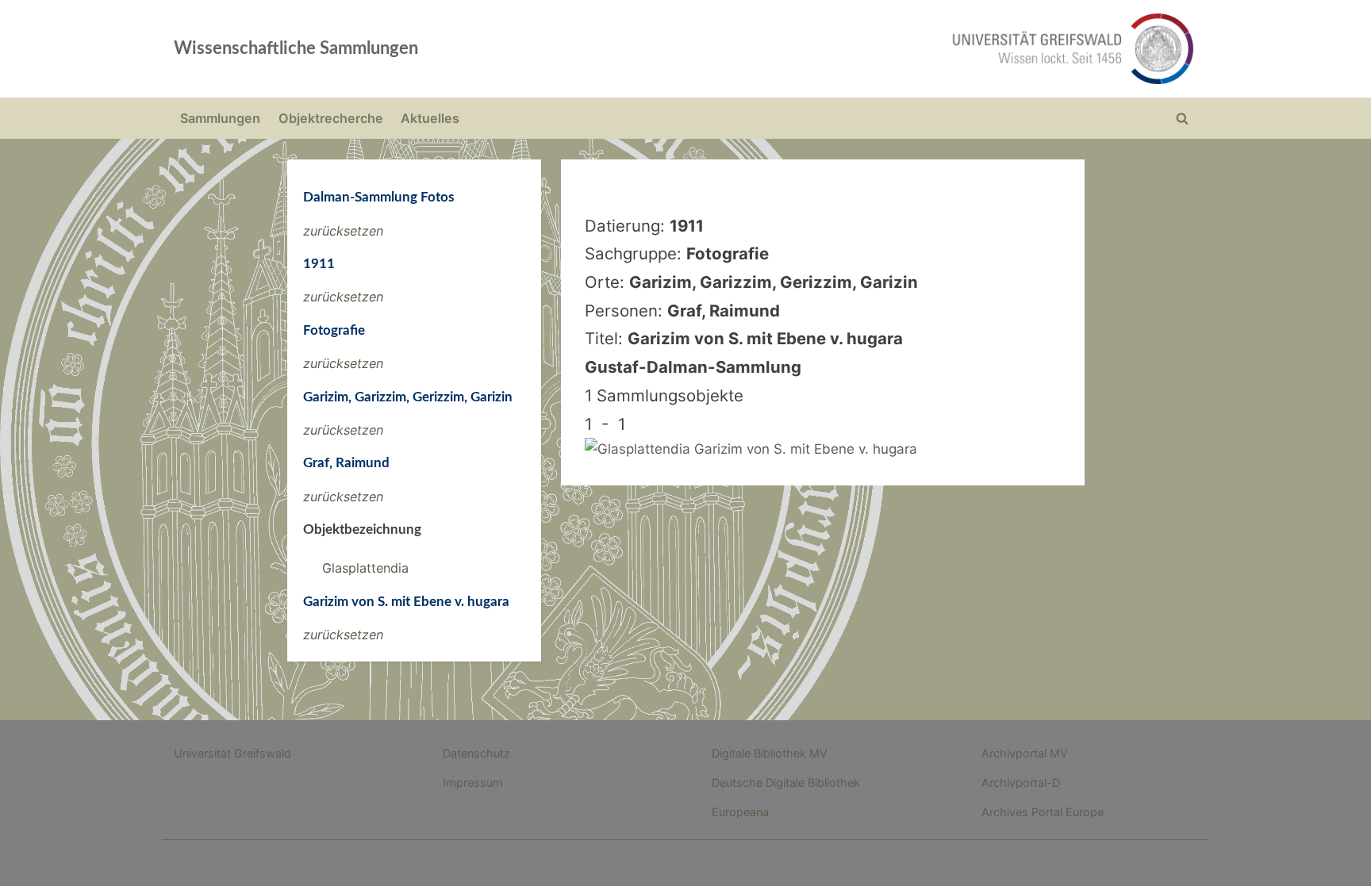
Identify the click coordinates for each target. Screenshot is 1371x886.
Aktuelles (430, 118)
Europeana (740, 812)
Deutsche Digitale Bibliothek (786, 782)
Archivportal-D (1020, 782)
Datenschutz (476, 753)
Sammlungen (220, 118)
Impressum (473, 782)
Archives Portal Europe (1042, 812)
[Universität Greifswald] (911, 48)
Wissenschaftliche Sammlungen (296, 48)
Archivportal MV (1024, 753)
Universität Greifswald (232, 753)
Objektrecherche (330, 118)
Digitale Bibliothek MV (770, 753)
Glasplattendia (365, 568)
